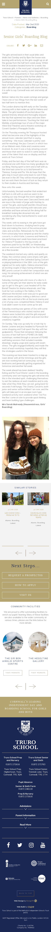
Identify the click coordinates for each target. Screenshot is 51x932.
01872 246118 (25, 789)
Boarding (31, 27)
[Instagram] (31, 845)
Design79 (30, 901)
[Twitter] (19, 845)
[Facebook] (8, 845)
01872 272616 (13, 764)
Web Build (21, 907)
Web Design (19, 901)
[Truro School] (25, 4)
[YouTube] (42, 845)
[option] (22, 519)
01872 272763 (38, 764)
